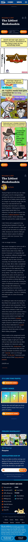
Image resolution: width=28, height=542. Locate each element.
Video (21, 520)
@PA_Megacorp (8, 493)
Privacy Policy (17, 476)
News (16, 520)
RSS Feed (6, 507)
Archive (18, 522)
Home (6, 520)
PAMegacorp (7, 499)
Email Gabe (19, 490)
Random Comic (11, 383)
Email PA (6, 510)
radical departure (14, 215)
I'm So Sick (11, 355)
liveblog (18, 318)
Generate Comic (12, 414)
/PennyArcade (7, 487)
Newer (23, 32)
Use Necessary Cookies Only (7, 538)
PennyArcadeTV (8, 490)
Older (4, 32)
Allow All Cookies (20, 538)
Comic (11, 520)
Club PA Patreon (8, 504)
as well (21, 325)
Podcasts (5, 522)
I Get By (7, 353)
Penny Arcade (7, 501)
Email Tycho (19, 499)
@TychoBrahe (20, 496)
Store (23, 522)
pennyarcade (7, 496)
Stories (12, 522)
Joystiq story (17, 346)
